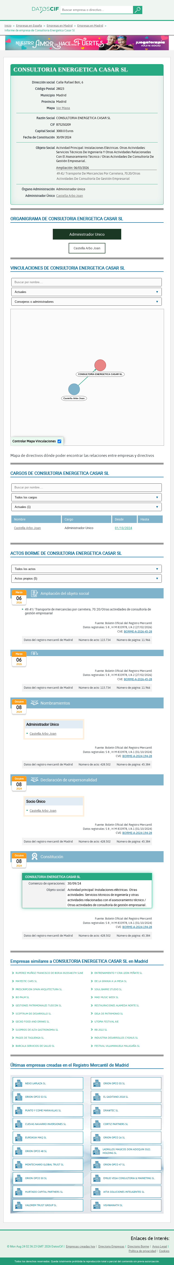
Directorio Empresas (111, 1246)
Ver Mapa (63, 108)
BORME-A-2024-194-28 (137, 756)
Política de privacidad (142, 1251)
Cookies (164, 1251)
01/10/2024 (123, 528)
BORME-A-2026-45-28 (138, 631)
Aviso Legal (159, 1246)
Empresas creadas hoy (80, 1246)
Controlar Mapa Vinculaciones (34, 441)
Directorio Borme (138, 1246)
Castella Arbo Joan (69, 195)
